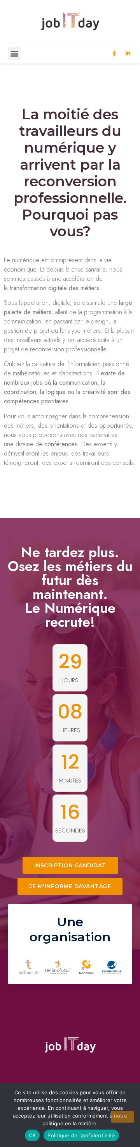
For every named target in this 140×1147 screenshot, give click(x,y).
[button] (14, 53)
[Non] (122, 1117)
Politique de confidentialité (81, 1135)
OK (32, 1135)
